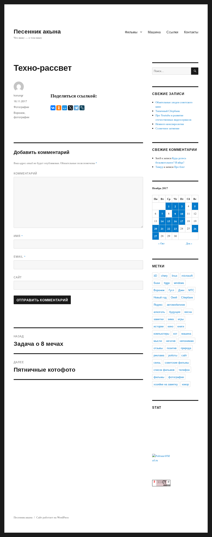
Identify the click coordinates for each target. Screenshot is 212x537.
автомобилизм (176, 304)
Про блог (179, 167)
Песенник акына (37, 31)
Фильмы (131, 32)
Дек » (189, 243)
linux (174, 276)
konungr (18, 95)
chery (164, 276)
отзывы (158, 348)
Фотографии (21, 107)
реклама (159, 355)
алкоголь (159, 312)
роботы (172, 355)
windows (179, 283)
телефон (184, 370)
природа (186, 348)
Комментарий (25, 173)
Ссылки (172, 32)
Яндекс (158, 304)
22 (168, 229)
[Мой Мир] (64, 107)
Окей (174, 297)
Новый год (160, 297)
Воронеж (19, 113)
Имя (18, 236)
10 (181, 214)
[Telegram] (76, 107)
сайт (184, 355)
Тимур (159, 167)
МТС (191, 290)
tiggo (167, 283)
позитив (172, 348)
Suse (157, 283)
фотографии (21, 117)
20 (155, 229)
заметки (159, 319)
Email (20, 256)
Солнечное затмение (167, 128)
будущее (174, 312)
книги (180, 326)
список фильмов (164, 370)
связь (157, 362)
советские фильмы (177, 362)
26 (195, 229)
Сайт (18, 277)
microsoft (187, 276)
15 (168, 221)
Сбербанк (187, 297)
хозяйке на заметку (166, 384)
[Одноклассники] (58, 107)
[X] (70, 107)
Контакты (191, 32)
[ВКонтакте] (53, 107)
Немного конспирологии (169, 124)
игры (181, 319)
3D (155, 276)
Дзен (181, 290)
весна (188, 312)
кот (175, 333)
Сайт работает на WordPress (52, 517)
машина (186, 333)
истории (159, 326)
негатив (171, 341)
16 (175, 221)
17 (181, 221)
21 (162, 229)
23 (175, 229)
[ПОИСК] (194, 71)
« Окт (161, 243)
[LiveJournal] (82, 107)
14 (162, 221)
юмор (185, 384)
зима (171, 319)
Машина (154, 32)
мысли (158, 341)
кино (170, 326)
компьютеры (161, 333)
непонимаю (187, 341)
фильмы (159, 377)
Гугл (171, 290)
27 (155, 236)
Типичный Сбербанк (167, 111)
